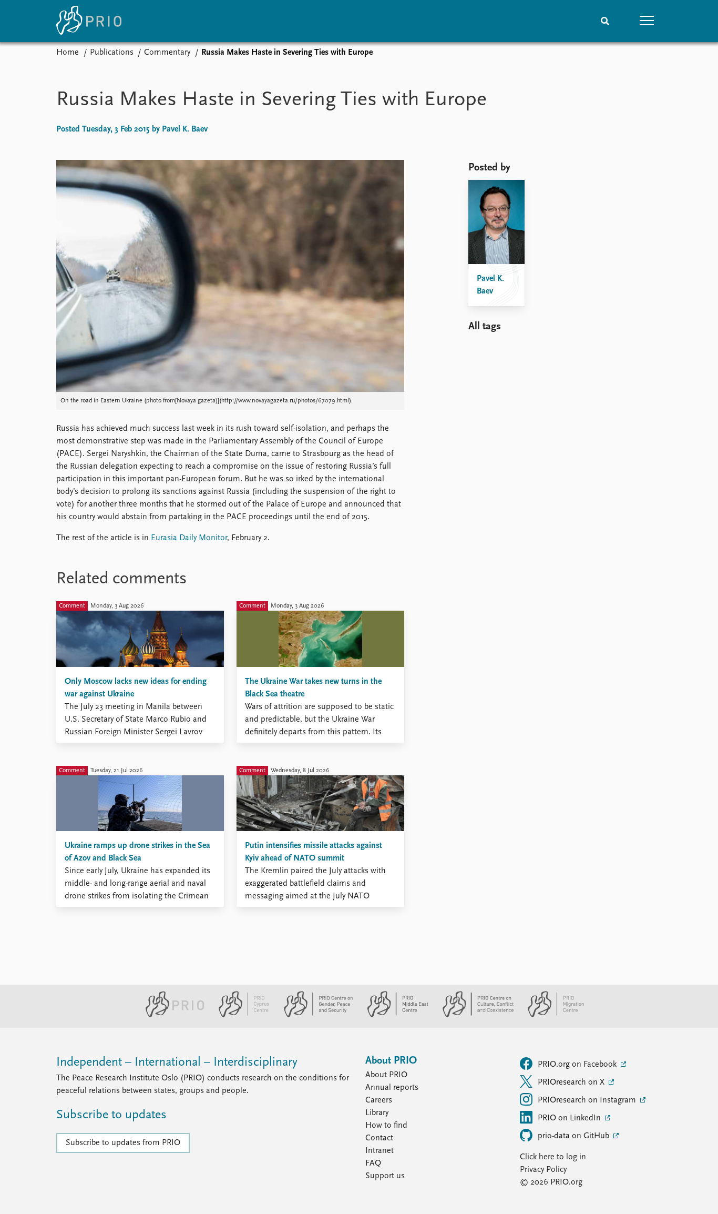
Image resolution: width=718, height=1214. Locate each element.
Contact (379, 1138)
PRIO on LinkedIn (570, 1118)
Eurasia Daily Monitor (189, 538)
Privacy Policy (543, 1170)
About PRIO (386, 1075)
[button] (647, 21)
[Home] (88, 21)
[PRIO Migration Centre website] (550, 1015)
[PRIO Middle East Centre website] (393, 1015)
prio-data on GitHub (574, 1136)
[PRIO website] (170, 1015)
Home (67, 52)
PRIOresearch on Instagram (588, 1100)
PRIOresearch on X (572, 1082)
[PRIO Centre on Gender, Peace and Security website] (314, 1015)
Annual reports (391, 1088)
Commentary (167, 52)
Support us (385, 1176)
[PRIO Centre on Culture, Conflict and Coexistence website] (474, 1015)
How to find (386, 1125)
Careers (378, 1100)
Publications (112, 52)
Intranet (379, 1151)
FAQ (373, 1163)
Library (376, 1113)
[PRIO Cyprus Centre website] (239, 1015)
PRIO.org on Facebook (578, 1064)
